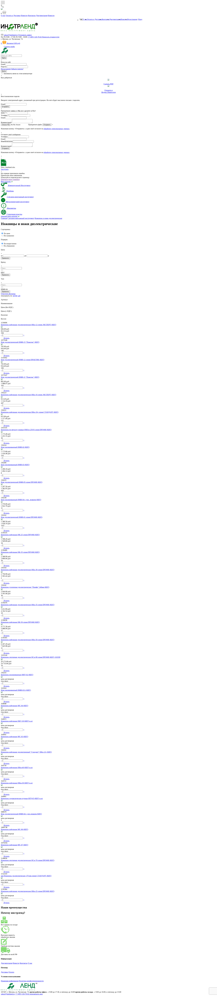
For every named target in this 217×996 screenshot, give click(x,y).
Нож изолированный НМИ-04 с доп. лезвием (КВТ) (21, 500)
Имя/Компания (6, 141)
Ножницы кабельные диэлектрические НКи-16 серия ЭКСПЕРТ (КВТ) (28, 395)
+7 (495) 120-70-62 (22, 994)
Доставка (4, 972)
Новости (24, 15)
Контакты (32, 15)
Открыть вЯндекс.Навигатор (108, 91)
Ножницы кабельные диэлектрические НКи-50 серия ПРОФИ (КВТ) (27, 640)
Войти (4, 71)
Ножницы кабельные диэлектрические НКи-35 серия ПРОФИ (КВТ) (27, 605)
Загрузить (4, 169)
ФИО (3, 113)
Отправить (47, 125)
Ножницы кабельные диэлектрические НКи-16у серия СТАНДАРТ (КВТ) (29, 412)
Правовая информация (9, 981)
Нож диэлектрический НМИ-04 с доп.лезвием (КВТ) (21, 814)
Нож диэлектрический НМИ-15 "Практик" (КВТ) (20, 342)
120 (19, 296)
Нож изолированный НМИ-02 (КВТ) (15, 447)
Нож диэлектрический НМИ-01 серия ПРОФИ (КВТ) (21, 517)
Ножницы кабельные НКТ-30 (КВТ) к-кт (17, 721)
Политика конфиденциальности (31, 981)
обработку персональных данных (56, 129)
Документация (41, 15)
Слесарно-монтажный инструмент (20, 218)
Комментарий (6, 122)
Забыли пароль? (17, 69)
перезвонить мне (36, 994)
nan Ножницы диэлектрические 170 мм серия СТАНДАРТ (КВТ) (26, 876)
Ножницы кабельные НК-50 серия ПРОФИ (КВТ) (20, 622)
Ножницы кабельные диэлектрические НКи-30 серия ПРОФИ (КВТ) (27, 570)
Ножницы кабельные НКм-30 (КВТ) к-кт (17, 783)
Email (3, 64)
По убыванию (9, 246)
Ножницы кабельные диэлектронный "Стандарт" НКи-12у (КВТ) (26, 752)
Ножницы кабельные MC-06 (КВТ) (14, 829)
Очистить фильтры (8, 294)
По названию (9, 236)
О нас (3, 15)
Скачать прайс (9, 47)
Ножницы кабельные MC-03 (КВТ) (14, 737)
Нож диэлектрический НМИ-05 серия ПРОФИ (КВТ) (21, 482)
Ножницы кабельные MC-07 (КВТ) (14, 845)
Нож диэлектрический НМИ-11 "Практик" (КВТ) (20, 377)
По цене (7, 233)
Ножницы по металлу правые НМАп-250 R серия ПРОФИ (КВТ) (26, 430)
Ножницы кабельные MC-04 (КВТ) (14, 706)
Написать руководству (50, 37)
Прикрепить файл (35, 125)
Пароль (4, 67)
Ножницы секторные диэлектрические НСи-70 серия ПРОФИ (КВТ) (27, 860)
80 (16, 296)
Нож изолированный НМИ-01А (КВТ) (16, 690)
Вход (140, 19)
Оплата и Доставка (13, 15)
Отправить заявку (25, 35)
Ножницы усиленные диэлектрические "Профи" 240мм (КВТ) (25, 587)
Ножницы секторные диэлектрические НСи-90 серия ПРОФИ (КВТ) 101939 (30, 657)
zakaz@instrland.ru (11, 35)
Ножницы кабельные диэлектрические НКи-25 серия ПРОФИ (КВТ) (27, 891)
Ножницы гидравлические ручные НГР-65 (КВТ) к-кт (22, 798)
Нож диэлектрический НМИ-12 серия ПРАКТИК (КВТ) (22, 360)
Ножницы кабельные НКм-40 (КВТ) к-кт (17, 767)
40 (14, 296)
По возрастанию (10, 244)
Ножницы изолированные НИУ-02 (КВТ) (17, 675)
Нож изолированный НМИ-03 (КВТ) (15, 465)
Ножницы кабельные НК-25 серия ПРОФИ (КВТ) (20, 535)
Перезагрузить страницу (10, 179)
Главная (4, 218)
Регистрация (132, 19)
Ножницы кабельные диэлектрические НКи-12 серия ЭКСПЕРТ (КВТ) (28, 325)
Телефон (5, 115)
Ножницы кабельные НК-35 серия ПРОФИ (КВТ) (20, 552)
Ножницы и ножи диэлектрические (48, 218)
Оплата (11, 972)
